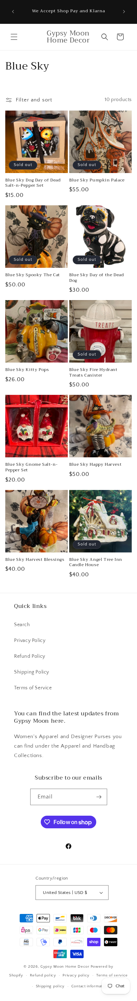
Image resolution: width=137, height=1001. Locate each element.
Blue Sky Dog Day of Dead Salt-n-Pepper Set (32, 183)
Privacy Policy (29, 640)
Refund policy (43, 975)
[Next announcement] (124, 11)
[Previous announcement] (13, 11)
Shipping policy (50, 986)
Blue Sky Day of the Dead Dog (96, 277)
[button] (14, 37)
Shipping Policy (31, 672)
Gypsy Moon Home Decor (65, 966)
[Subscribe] (99, 797)
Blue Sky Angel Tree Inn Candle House (95, 562)
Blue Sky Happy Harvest (95, 465)
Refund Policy (29, 656)
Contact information (89, 986)
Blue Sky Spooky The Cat (32, 275)
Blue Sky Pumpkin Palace (97, 180)
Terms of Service (33, 688)
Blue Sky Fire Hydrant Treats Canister (93, 372)
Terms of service (112, 975)
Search (22, 625)
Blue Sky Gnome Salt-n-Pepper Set (31, 467)
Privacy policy (76, 975)
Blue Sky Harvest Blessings (35, 560)
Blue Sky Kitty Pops (27, 370)
